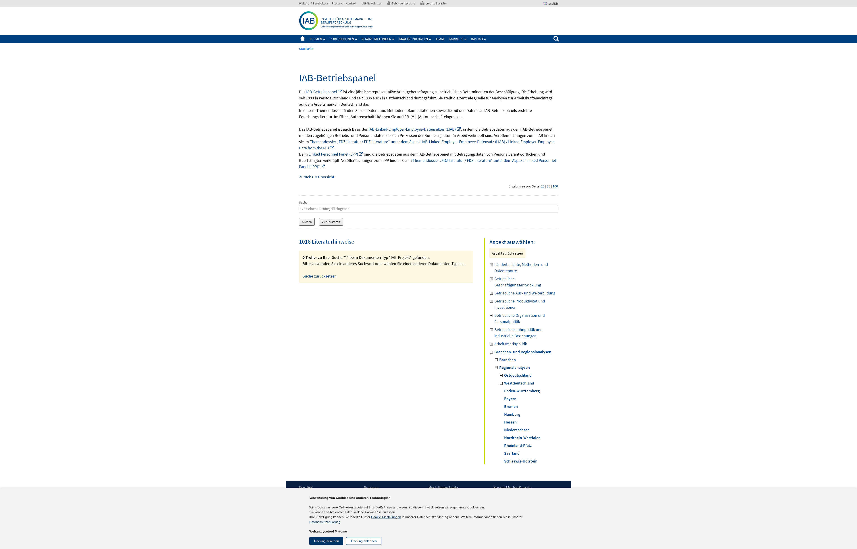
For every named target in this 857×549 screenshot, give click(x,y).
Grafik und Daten (413, 39)
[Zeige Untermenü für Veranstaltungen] (393, 39)
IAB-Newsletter (371, 3)
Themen (315, 39)
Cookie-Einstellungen (386, 517)
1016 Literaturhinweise (326, 241)
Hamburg (512, 414)
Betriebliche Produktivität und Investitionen (519, 304)
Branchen (507, 359)
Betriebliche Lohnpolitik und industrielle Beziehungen (518, 332)
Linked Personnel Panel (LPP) (336, 154)
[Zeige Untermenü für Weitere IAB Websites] (329, 4)
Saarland (512, 453)
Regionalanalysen (514, 367)
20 (543, 186)
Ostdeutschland (518, 375)
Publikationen (342, 39)
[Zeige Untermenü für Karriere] (465, 39)
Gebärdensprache (403, 3)
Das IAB (477, 39)
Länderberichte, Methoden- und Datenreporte (521, 267)
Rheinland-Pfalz (518, 445)
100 (555, 186)
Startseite (302, 39)
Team (439, 39)
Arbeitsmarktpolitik (510, 343)
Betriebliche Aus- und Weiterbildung (524, 293)
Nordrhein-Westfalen (522, 437)
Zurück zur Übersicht (316, 176)
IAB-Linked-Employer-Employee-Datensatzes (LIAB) (415, 129)
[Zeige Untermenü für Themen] (324, 39)
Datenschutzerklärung (324, 522)
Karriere (456, 39)
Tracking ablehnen (364, 541)
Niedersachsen (517, 429)
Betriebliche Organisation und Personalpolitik (519, 318)
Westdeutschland (519, 383)
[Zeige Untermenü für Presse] (342, 4)
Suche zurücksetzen (320, 276)
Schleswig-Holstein (520, 461)
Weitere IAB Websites (313, 3)
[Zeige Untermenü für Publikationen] (356, 39)
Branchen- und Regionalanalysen (522, 351)
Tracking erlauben (326, 541)
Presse (336, 3)
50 (548, 186)
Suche (303, 202)
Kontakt (351, 3)
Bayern (510, 398)
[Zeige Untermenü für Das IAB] (485, 39)
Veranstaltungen (376, 39)
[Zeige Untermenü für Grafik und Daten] (430, 39)
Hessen (510, 422)
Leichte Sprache (436, 3)
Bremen (511, 406)
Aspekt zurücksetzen (507, 253)
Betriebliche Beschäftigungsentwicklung (517, 282)
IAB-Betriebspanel (324, 91)
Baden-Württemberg (522, 390)
